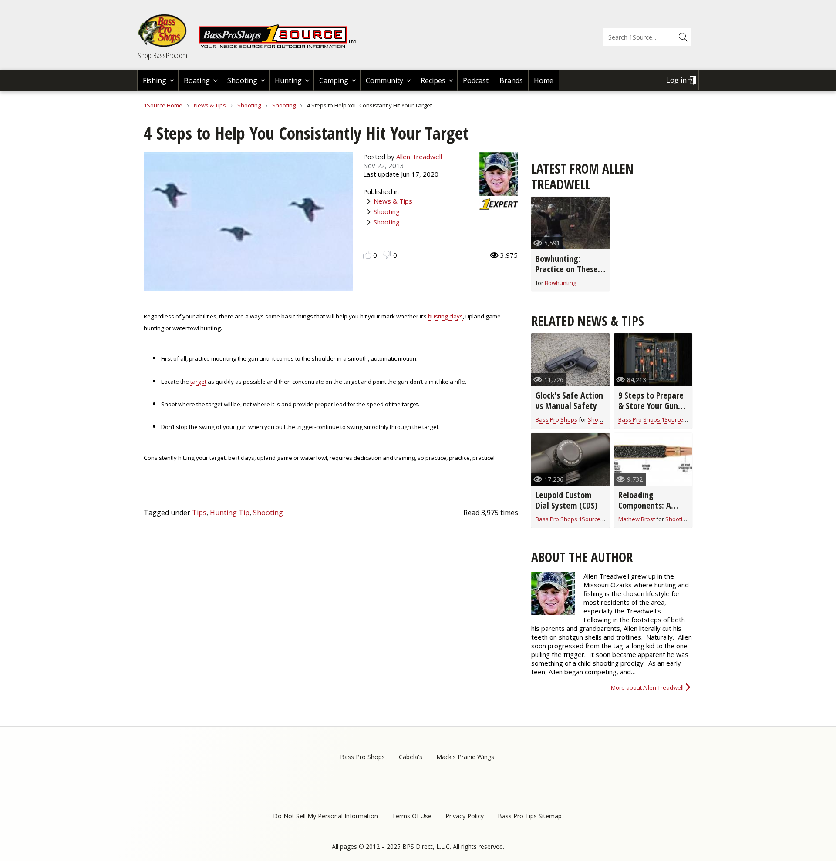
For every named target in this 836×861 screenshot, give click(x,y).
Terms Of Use (411, 816)
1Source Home (163, 105)
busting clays (445, 316)
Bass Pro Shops (556, 419)
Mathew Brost (636, 519)
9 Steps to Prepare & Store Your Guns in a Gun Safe (651, 405)
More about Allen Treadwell (647, 687)
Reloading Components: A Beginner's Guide (648, 505)
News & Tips (210, 105)
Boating (197, 80)
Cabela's (410, 757)
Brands (511, 80)
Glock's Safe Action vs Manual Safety (569, 400)
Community (384, 80)
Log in (676, 80)
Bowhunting (560, 283)
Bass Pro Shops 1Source (650, 419)
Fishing (154, 80)
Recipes (433, 80)
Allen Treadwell (419, 156)
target (198, 381)
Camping (333, 80)
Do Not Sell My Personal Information (325, 816)
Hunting (288, 80)
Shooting (242, 80)
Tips (199, 512)
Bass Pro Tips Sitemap (530, 816)
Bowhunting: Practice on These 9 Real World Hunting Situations (570, 274)
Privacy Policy (464, 816)
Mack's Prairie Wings (465, 757)
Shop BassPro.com (162, 55)
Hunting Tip (229, 512)
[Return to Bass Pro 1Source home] (281, 46)
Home (543, 80)
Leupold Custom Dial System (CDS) (566, 500)
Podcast (476, 80)
